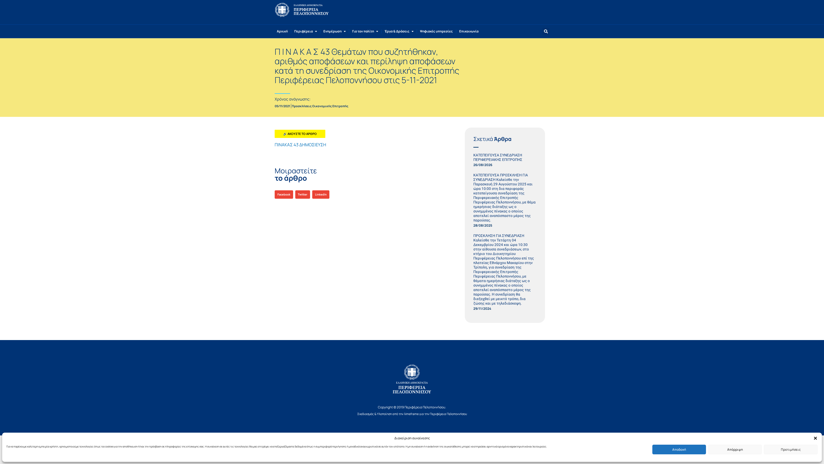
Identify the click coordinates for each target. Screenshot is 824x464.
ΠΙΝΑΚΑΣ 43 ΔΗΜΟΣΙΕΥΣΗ (300, 145)
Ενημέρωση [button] (332, 31)
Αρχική (282, 31)
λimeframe (411, 414)
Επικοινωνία (469, 31)
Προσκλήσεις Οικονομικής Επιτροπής (320, 106)
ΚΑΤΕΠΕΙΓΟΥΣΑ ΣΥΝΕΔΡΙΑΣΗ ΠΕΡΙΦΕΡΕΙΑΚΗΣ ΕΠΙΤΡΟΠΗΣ (497, 157)
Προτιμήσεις (791, 449)
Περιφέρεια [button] (303, 31)
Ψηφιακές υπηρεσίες (436, 31)
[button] (815, 438)
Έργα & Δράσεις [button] (397, 31)
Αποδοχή (679, 449)
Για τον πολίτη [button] (363, 31)
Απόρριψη (735, 449)
